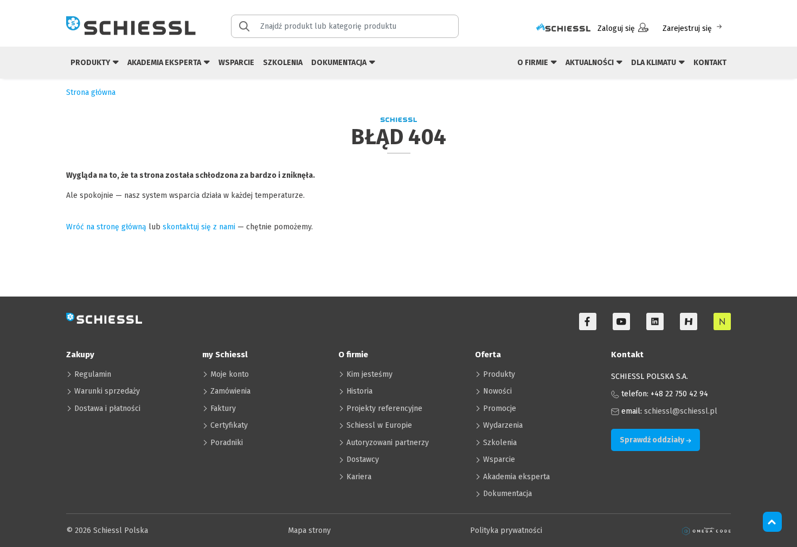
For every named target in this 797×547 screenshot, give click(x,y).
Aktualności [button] (590, 62)
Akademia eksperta (516, 476)
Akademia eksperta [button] (165, 62)
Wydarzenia (503, 425)
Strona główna (90, 92)
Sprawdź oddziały (653, 440)
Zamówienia (230, 391)
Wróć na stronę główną (106, 226)
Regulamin (92, 374)
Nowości (497, 391)
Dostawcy (362, 459)
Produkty (499, 374)
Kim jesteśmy (369, 374)
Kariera (358, 476)
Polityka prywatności (506, 530)
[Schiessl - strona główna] (131, 25)
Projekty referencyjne (384, 408)
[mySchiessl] (563, 28)
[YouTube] (621, 321)
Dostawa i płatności (107, 408)
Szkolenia (283, 62)
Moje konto (229, 374)
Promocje (499, 408)
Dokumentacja (507, 493)
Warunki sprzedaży (107, 391)
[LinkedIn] (655, 321)
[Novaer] (722, 321)
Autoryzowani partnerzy (387, 442)
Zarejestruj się (687, 28)
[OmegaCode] (706, 530)
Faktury (223, 408)
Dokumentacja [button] (339, 62)
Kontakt (710, 62)
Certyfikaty (229, 425)
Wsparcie (236, 62)
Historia (359, 391)
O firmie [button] (533, 62)
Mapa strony (309, 530)
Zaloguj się (616, 28)
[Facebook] (587, 321)
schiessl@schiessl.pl (680, 411)
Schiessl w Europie (379, 425)
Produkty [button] (91, 62)
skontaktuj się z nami (199, 226)
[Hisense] (688, 321)
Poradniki (226, 442)
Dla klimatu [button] (654, 62)
